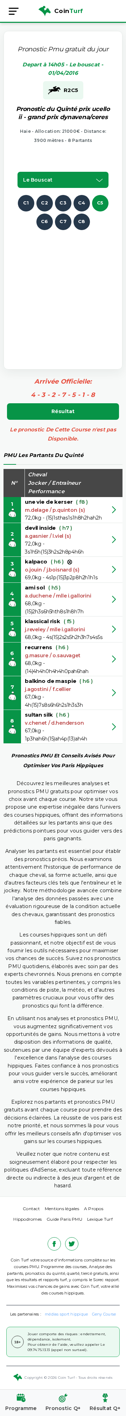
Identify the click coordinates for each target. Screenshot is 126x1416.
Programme (20, 1408)
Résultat (63, 411)
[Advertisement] (63, 293)
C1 (26, 202)
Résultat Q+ (105, 1408)
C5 (100, 202)
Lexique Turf (100, 1219)
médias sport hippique (66, 1314)
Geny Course (104, 1314)
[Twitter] (71, 1244)
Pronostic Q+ (63, 1408)
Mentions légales (62, 1208)
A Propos (93, 1208)
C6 (44, 221)
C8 (81, 221)
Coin (68, 10)
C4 (81, 202)
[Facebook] (54, 1244)
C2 (44, 202)
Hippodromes (27, 1219)
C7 (62, 221)
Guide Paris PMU (64, 1219)
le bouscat (37, 180)
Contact (31, 1208)
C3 (62, 202)
